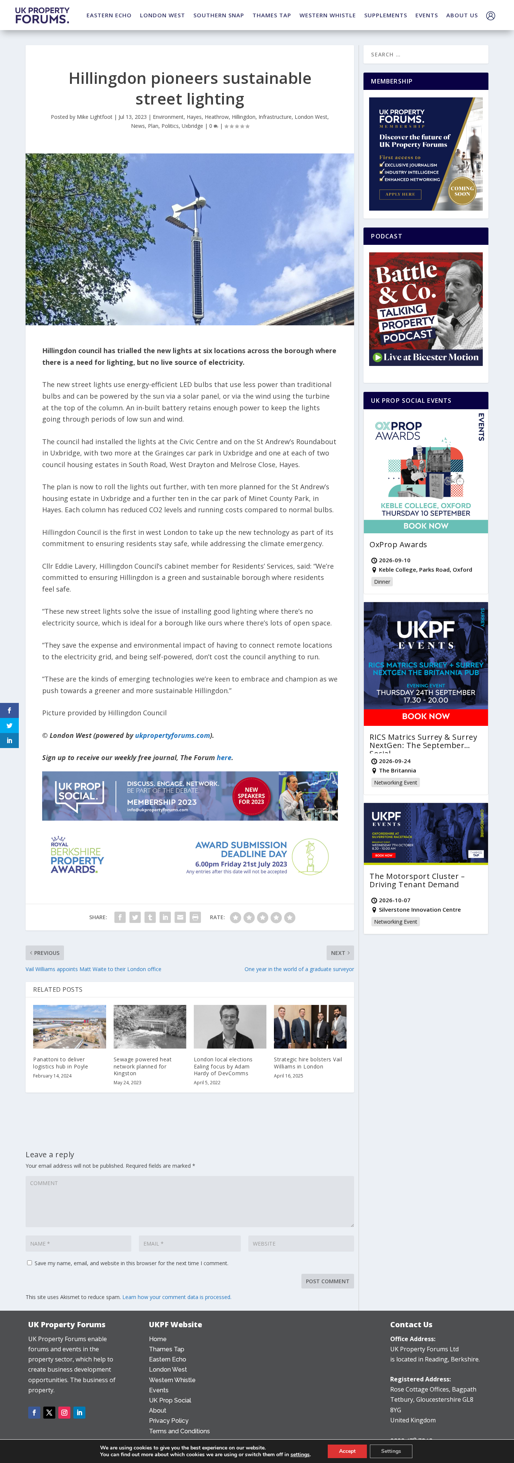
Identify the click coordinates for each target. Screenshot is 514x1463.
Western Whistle (172, 1380)
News (138, 125)
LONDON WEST (162, 15)
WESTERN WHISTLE (328, 15)
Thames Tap (166, 1349)
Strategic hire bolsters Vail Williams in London (308, 1063)
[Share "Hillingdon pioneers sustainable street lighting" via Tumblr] (150, 917)
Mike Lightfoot (95, 116)
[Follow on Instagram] (64, 1413)
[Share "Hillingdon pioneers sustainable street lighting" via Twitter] (135, 917)
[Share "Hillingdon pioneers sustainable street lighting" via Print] (195, 917)
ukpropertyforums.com (172, 735)
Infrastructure (275, 116)
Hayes (194, 116)
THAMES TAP (271, 15)
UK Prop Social (170, 1400)
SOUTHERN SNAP (218, 15)
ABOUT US (462, 15)
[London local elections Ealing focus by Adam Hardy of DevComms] (230, 1027)
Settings (391, 1451)
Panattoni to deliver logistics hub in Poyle (60, 1063)
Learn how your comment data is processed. (176, 1297)
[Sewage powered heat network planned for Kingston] (150, 1027)
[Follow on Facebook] (34, 1413)
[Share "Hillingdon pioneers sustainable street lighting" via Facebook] (120, 917)
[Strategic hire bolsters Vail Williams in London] (310, 1027)
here (224, 757)
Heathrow (217, 116)
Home (158, 1339)
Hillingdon (243, 116)
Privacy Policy (169, 1420)
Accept (347, 1451)
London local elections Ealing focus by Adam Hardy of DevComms (223, 1066)
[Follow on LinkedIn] (79, 1413)
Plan (153, 125)
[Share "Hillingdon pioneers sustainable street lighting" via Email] (180, 917)
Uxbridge (192, 125)
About (157, 1410)
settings (300, 1454)
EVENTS (426, 15)
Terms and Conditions (179, 1431)
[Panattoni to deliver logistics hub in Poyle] (69, 1027)
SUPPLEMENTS (385, 15)
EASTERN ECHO (109, 15)
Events (159, 1390)
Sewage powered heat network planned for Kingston (143, 1066)
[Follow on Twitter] (49, 1413)
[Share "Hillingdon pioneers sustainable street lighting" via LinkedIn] (165, 917)
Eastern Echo (167, 1359)
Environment (168, 116)
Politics (170, 125)
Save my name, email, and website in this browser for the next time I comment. (131, 1263)
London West (311, 116)
